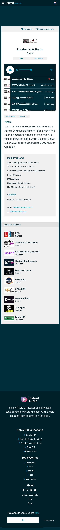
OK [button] (22, 520)
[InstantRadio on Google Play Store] (31, 490)
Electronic (30, 462)
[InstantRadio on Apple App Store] (35, 490)
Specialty (23, 116)
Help (30, 499)
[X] (27, 490)
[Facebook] (23, 490)
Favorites (28, 29)
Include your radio (30, 495)
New (30, 503)
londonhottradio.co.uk (23, 207)
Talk (31, 475)
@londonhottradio (18, 211)
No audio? (39, 58)
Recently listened (46, 29)
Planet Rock (30, 451)
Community (31, 479)
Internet (14, 3)
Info (37, 513)
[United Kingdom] (56, 3)
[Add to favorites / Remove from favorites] (51, 70)
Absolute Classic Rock (31, 443)
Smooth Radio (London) (31, 439)
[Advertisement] (30, 16)
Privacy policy (49, 520)
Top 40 (31, 471)
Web (21, 58)
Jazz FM (31, 447)
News (30, 466)
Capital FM (31, 435)
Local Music (11, 116)
